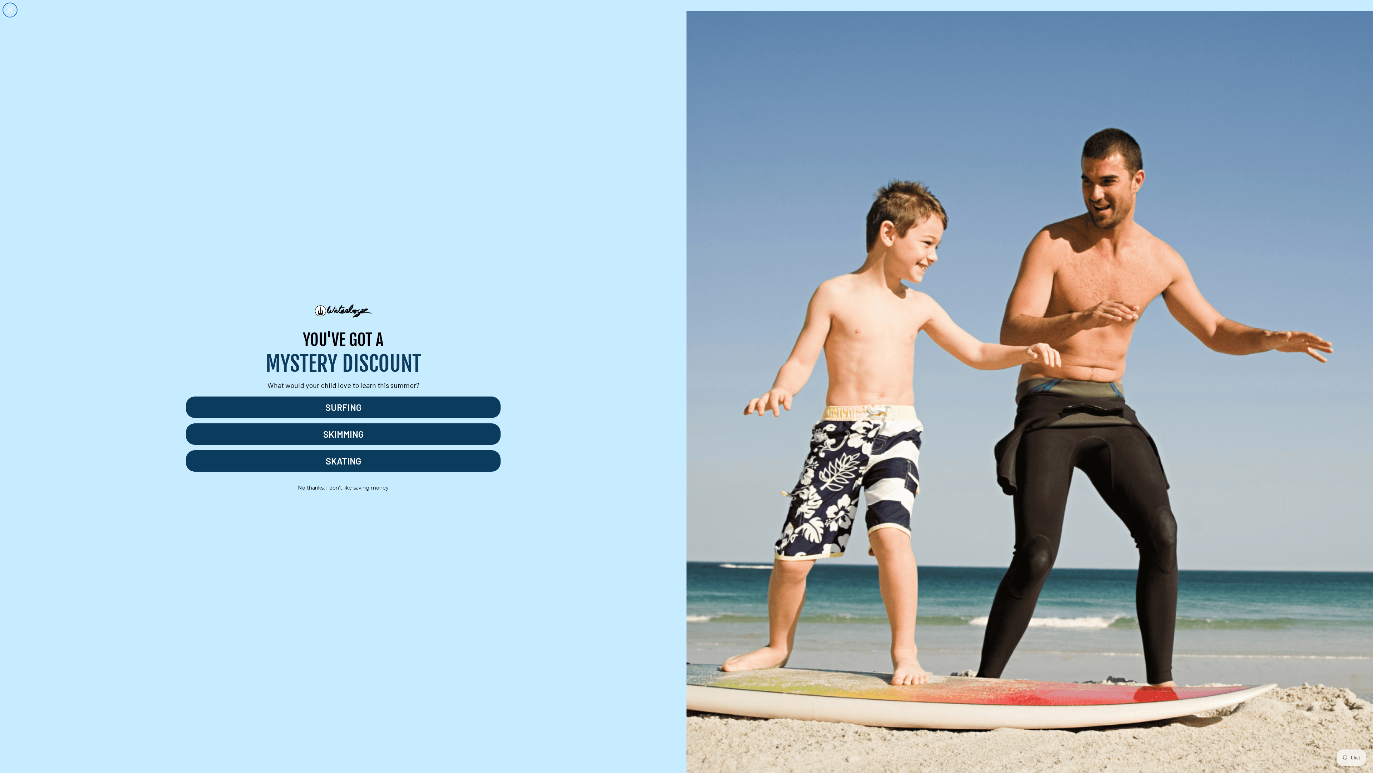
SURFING (343, 407)
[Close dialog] (10, 10)
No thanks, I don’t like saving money (343, 488)
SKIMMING (343, 434)
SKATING (343, 461)
